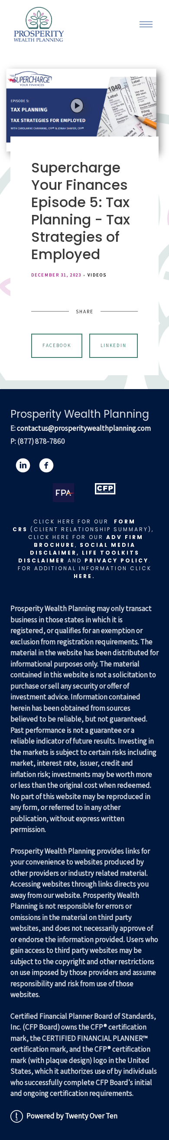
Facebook (56, 345)
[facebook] (46, 465)
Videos (97, 275)
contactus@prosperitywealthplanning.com (84, 428)
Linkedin (114, 345)
